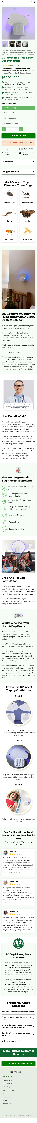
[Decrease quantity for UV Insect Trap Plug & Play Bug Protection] (4, 129)
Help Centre (6, 1094)
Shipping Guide (7, 1103)
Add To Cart (20, 136)
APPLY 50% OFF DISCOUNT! (18, 1064)
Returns (5, 1100)
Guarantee (6, 1097)
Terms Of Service (7, 1080)
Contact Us (6, 1107)
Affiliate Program (7, 1087)
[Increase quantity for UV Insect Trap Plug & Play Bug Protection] (21, 129)
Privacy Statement (8, 1083)
